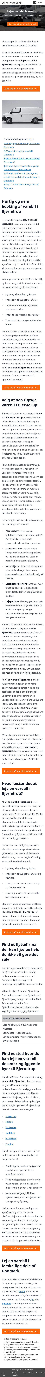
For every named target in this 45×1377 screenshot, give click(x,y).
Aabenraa (11, 1116)
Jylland (21, 1291)
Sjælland (6, 1303)
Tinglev (9, 1143)
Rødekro (10, 1132)
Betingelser (40, 1373)
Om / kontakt (14, 1374)
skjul (30, 139)
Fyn (32, 1299)
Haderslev (11, 1127)
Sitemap (31, 1373)
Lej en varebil (3, 1374)
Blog (24, 1373)
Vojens (9, 1121)
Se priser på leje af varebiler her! (22, 24)
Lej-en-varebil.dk (12, 2)
